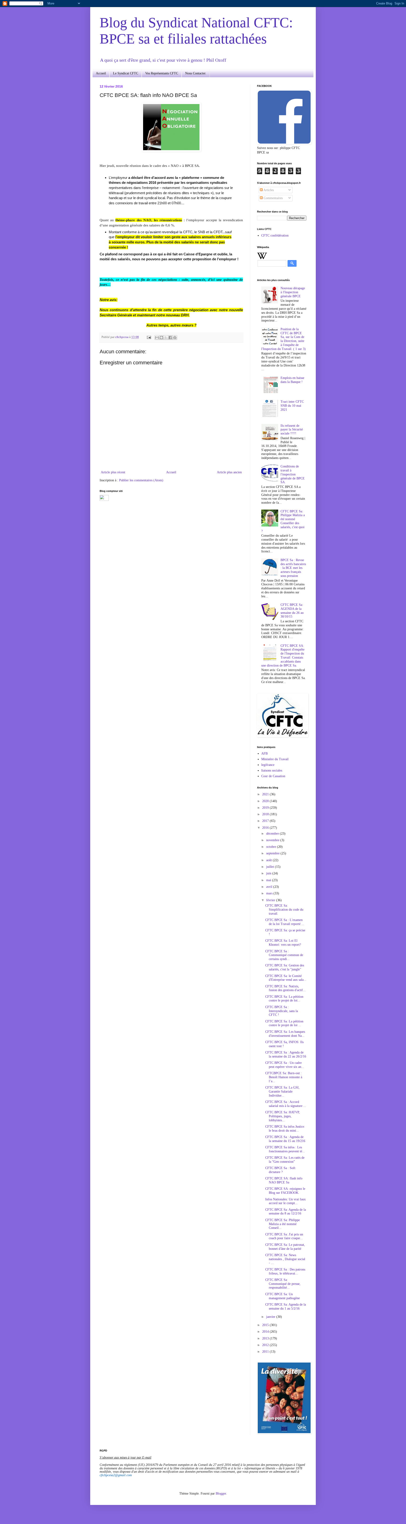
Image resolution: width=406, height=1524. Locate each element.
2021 (266, 794)
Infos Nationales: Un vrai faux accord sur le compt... (285, 1201)
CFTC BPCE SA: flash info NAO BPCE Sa (283, 1180)
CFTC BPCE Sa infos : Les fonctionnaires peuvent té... (285, 1149)
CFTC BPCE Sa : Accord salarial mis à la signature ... (285, 1104)
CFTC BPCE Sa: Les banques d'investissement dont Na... (285, 1033)
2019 (266, 807)
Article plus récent (113, 472)
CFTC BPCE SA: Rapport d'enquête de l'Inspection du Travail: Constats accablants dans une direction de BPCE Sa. (283, 655)
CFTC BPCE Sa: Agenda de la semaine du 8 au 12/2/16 (285, 1211)
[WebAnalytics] (104, 500)
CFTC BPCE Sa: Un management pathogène (282, 1296)
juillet (270, 867)
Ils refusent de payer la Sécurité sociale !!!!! (292, 429)
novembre (273, 840)
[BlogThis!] (161, 337)
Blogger (221, 1493)
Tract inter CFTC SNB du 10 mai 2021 (292, 405)
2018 (266, 814)
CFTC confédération (275, 235)
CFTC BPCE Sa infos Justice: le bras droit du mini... (285, 1128)
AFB (264, 753)
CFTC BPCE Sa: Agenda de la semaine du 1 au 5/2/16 (285, 1306)
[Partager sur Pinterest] (174, 337)
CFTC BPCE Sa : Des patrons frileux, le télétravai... (285, 1271)
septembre (273, 853)
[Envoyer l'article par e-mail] (148, 337)
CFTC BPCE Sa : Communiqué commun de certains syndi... (284, 955)
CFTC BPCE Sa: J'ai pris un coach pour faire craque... (284, 1236)
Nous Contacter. (195, 73)
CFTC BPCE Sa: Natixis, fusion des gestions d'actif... (285, 988)
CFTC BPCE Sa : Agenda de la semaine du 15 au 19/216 (285, 1139)
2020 (266, 801)
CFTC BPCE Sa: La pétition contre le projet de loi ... (284, 1023)
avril (269, 887)
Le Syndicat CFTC (125, 73)
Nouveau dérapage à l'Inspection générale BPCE (293, 292)
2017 (266, 821)
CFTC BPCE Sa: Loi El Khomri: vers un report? (283, 942)
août (269, 860)
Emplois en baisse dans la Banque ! (292, 380)
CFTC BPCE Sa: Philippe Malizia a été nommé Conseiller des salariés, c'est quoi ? (283, 521)
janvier (271, 1317)
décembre (273, 833)
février (271, 900)
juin (269, 873)
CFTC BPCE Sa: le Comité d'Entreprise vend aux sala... (285, 978)
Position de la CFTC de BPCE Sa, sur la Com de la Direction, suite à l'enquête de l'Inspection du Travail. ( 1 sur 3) (283, 339)
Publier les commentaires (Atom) (141, 480)
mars (269, 893)
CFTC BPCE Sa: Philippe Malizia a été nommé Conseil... (282, 1224)
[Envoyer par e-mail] (157, 337)
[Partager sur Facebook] (170, 337)
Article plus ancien (229, 472)
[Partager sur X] (166, 337)
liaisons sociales (271, 770)
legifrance (267, 765)
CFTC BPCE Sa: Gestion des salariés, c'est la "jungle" (284, 967)
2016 (266, 827)
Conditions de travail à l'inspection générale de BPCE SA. (293, 474)
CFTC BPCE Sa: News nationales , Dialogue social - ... (285, 1259)
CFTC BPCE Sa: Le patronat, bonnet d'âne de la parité (285, 1247)
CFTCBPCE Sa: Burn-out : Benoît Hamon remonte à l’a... (283, 1077)
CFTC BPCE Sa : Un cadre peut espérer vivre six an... (284, 1065)
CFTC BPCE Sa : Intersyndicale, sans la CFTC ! (281, 1011)
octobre (271, 846)
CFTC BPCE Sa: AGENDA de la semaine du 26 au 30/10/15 (292, 610)
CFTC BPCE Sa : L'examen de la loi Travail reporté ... (284, 922)
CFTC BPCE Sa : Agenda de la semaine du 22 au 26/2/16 (285, 1054)
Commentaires (273, 198)
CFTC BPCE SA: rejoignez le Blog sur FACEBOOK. (285, 1190)
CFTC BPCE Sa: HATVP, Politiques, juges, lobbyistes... (282, 1116)
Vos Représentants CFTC (161, 73)
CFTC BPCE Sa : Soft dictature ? (280, 1170)
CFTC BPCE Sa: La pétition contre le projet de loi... (284, 998)
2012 (266, 1345)
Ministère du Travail (275, 759)
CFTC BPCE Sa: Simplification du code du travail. (284, 909)
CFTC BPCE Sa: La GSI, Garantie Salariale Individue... (282, 1091)
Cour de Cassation (273, 776)
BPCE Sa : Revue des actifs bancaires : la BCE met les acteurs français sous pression (293, 568)
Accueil (101, 73)
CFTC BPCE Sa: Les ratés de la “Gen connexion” (284, 1159)
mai (269, 880)
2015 (266, 1325)
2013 (266, 1338)
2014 (266, 1331)
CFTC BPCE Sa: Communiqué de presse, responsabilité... (283, 1284)
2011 (266, 1351)
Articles (268, 190)
